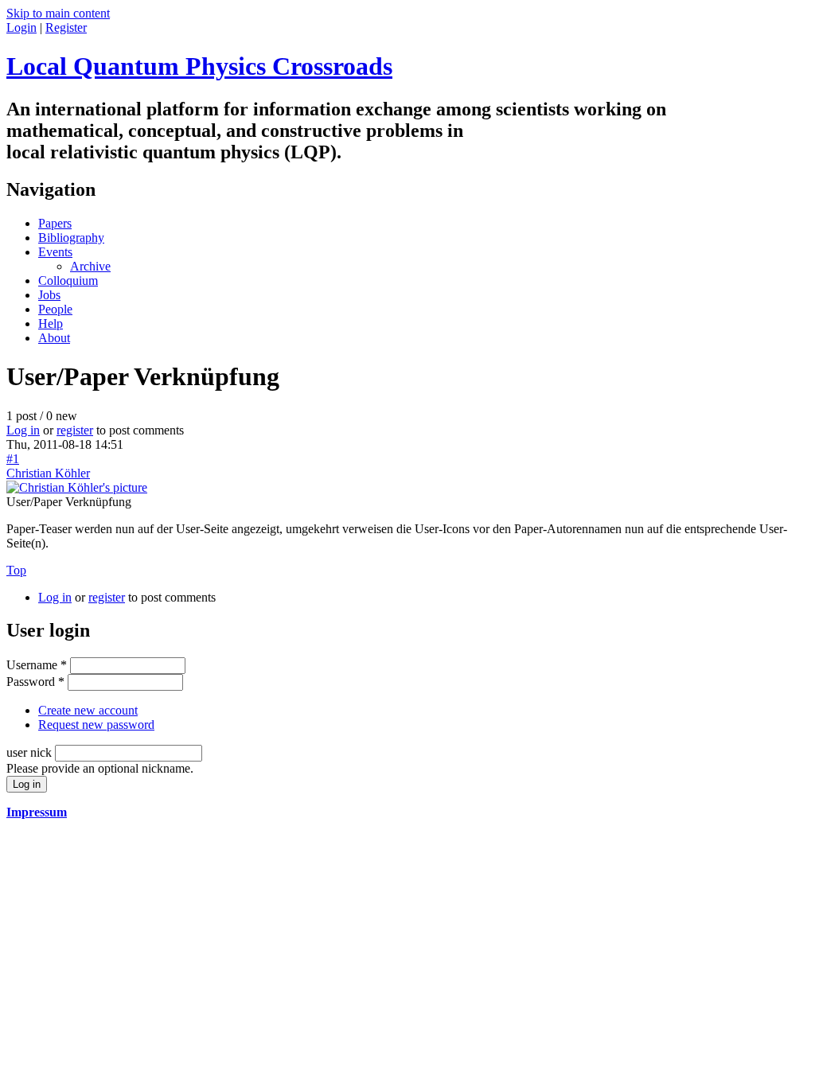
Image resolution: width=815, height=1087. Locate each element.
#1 (12, 459)
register (75, 430)
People (55, 309)
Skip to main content (58, 13)
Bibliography (71, 237)
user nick (30, 752)
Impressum (36, 812)
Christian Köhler (48, 473)
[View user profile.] (76, 487)
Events (55, 252)
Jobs (49, 295)
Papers (55, 223)
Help (50, 323)
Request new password (96, 724)
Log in (23, 430)
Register (66, 27)
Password (35, 681)
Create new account (88, 710)
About (54, 338)
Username (36, 665)
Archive (90, 266)
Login (21, 27)
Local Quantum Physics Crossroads (199, 66)
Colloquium (68, 280)
